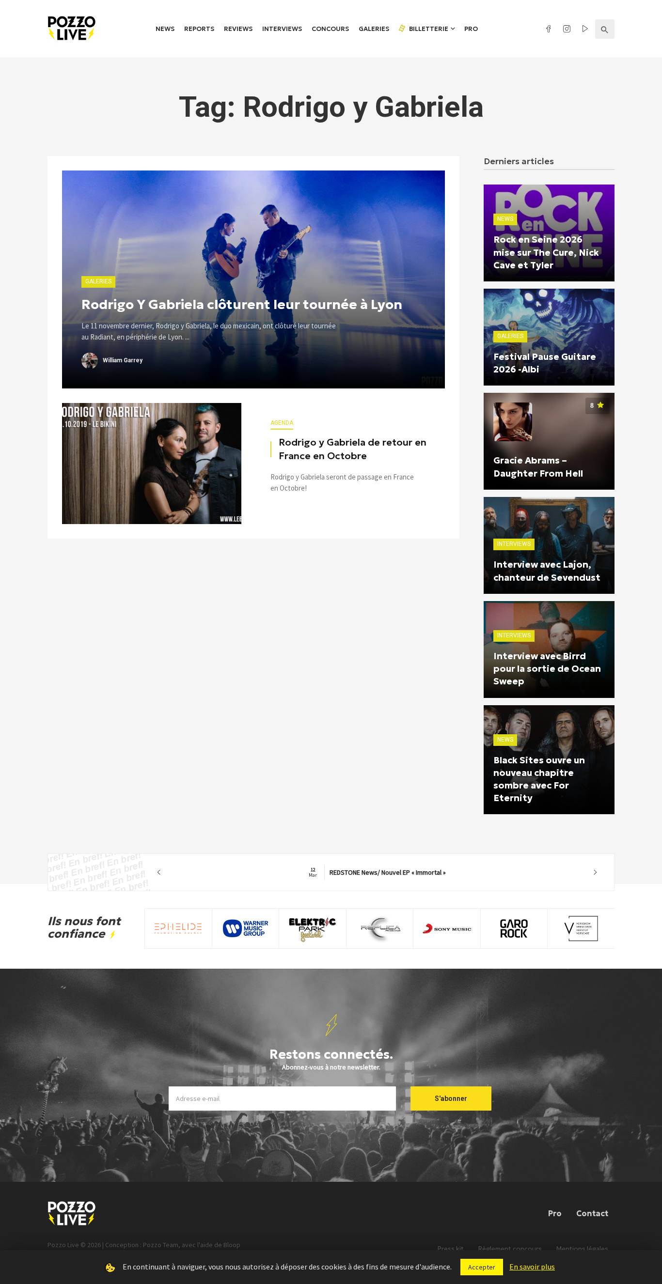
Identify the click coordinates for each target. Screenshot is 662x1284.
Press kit (451, 1249)
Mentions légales (582, 1249)
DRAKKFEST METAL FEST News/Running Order (377, 872)
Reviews (238, 29)
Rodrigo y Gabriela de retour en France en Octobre (352, 449)
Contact (592, 1213)
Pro (471, 29)
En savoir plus (532, 1266)
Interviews (282, 29)
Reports (199, 29)
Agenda (281, 422)
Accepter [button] (481, 1267)
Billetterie (428, 29)
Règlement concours (510, 1249)
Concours (330, 29)
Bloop (231, 1244)
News (165, 29)
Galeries (374, 29)
